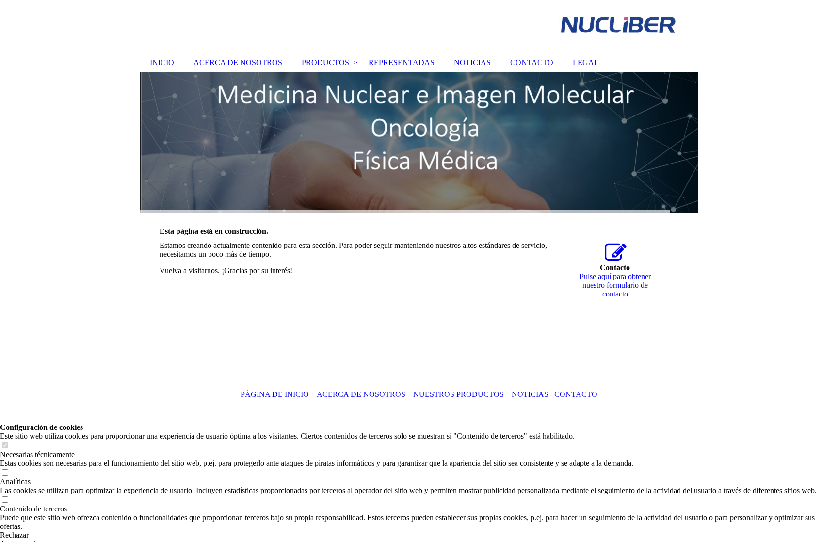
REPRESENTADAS (402, 62)
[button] (419, 535)
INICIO (162, 62)
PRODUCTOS (325, 62)
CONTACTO (531, 62)
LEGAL (586, 62)
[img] (419, 26)
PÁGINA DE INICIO (275, 394)
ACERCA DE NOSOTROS (237, 62)
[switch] (5, 446)
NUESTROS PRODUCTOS (458, 394)
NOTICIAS (472, 62)
